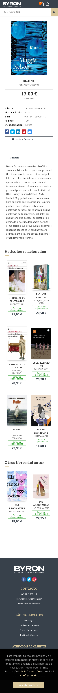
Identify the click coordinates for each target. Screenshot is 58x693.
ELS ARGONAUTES (17, 507)
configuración (28, 675)
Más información (29, 671)
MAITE (17, 429)
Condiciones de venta (29, 625)
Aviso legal (29, 620)
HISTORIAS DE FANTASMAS (17, 300)
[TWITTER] (29, 579)
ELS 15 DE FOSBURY (41, 296)
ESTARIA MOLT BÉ (41, 364)
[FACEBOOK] (23, 579)
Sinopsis (14, 157)
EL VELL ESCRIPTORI (41, 431)
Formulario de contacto (29, 603)
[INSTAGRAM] (34, 579)
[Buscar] (54, 12)
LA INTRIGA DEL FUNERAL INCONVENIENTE (17, 366)
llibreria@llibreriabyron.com (29, 598)
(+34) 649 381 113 (29, 594)
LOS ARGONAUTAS (41, 503)
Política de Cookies (29, 635)
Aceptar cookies (28, 685)
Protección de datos (29, 630)
